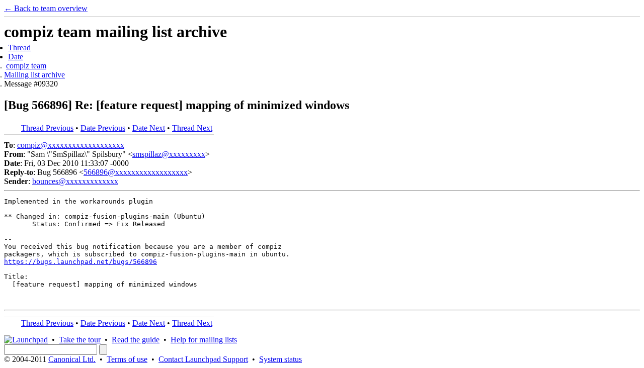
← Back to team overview (46, 8)
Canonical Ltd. (72, 359)
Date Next (148, 128)
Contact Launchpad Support (203, 359)
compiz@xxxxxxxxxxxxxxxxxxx (70, 145)
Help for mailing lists (204, 339)
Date (15, 56)
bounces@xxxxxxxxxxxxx (75, 181)
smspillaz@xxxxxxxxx (168, 154)
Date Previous (102, 128)
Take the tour (80, 339)
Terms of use (127, 359)
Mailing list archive (34, 74)
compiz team (26, 65)
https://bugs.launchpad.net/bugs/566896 (80, 261)
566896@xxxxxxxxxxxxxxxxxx (136, 172)
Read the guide (135, 339)
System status (280, 359)
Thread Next (192, 128)
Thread (19, 47)
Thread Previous (47, 128)
